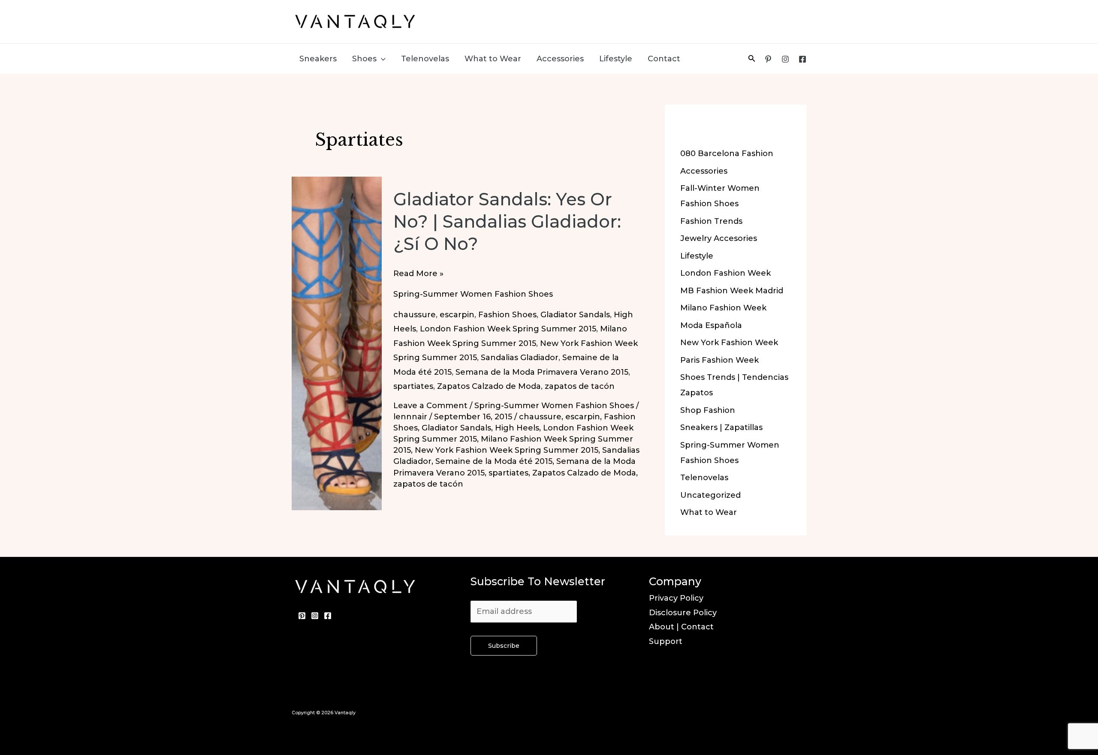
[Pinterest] (768, 59)
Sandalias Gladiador (519, 357)
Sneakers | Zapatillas (721, 427)
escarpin (457, 314)
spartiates (413, 386)
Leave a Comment (430, 405)
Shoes (364, 58)
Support (665, 641)
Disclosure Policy (683, 612)
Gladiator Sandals (575, 314)
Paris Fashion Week (719, 360)
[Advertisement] (646, 19)
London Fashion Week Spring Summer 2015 (508, 329)
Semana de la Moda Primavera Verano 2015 (541, 372)
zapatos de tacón (580, 386)
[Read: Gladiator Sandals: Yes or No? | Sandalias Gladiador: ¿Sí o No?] (337, 343)
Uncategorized (710, 495)
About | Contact (681, 627)
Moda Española (711, 325)
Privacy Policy (676, 598)
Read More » (418, 274)
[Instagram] (785, 59)
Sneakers (318, 58)
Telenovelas (425, 58)
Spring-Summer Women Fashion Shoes (473, 294)
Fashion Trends (711, 221)
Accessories (560, 58)
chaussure (414, 314)
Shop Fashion (707, 410)
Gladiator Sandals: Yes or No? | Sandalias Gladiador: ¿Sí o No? (507, 221)
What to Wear (493, 58)
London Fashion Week (725, 273)
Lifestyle (615, 58)
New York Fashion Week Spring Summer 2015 (506, 450)
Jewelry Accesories (718, 238)
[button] (381, 59)
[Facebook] (802, 59)
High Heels (517, 428)
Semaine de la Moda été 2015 (493, 461)
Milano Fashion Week (723, 308)
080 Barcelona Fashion (726, 153)
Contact (664, 58)
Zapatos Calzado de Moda (489, 386)
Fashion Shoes (507, 314)
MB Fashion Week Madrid (731, 290)
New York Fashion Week (729, 342)
